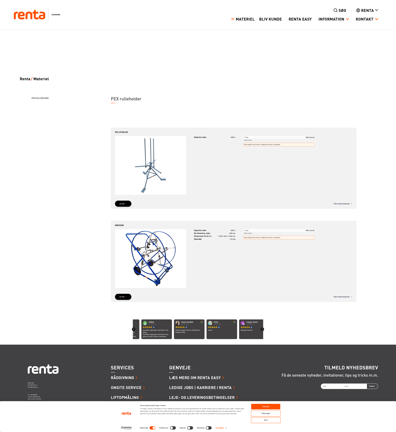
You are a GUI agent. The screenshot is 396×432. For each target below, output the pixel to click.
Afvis (266, 420)
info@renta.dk (36, 397)
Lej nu (121, 204)
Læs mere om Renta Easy (195, 377)
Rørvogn (119, 225)
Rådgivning (122, 377)
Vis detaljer (220, 428)
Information (331, 19)
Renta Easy (300, 18)
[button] (262, 329)
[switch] (173, 428)
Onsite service (126, 387)
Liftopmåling (125, 397)
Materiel (245, 18)
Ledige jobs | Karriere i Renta (200, 387)
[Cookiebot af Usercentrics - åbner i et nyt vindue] (126, 428)
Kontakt (365, 19)
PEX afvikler (121, 132)
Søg (342, 10)
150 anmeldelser (218, 342)
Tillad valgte (265, 413)
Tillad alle (265, 406)
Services (122, 367)
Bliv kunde (270, 18)
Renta (367, 10)
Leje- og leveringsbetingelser (202, 397)
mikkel (143, 322)
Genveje (180, 367)
